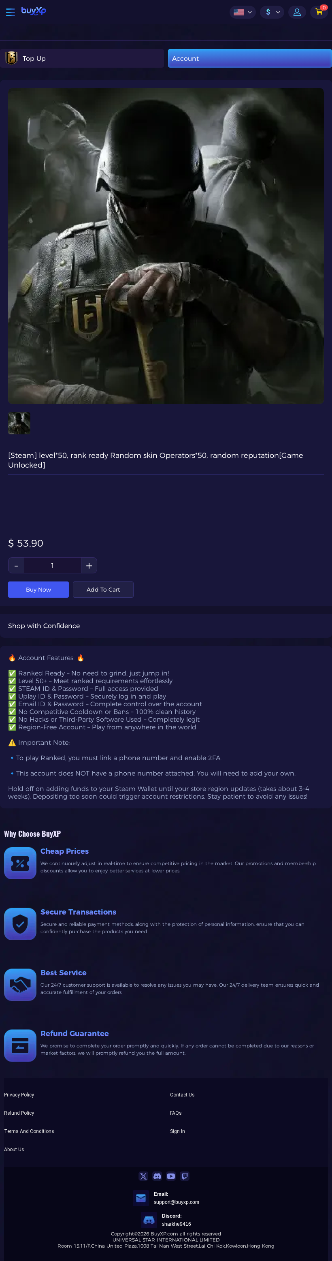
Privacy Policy (19, 1095)
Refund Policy (19, 1113)
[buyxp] (34, 12)
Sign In (177, 1131)
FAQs (176, 1113)
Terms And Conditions (29, 1131)
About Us (14, 1149)
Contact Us (182, 1095)
